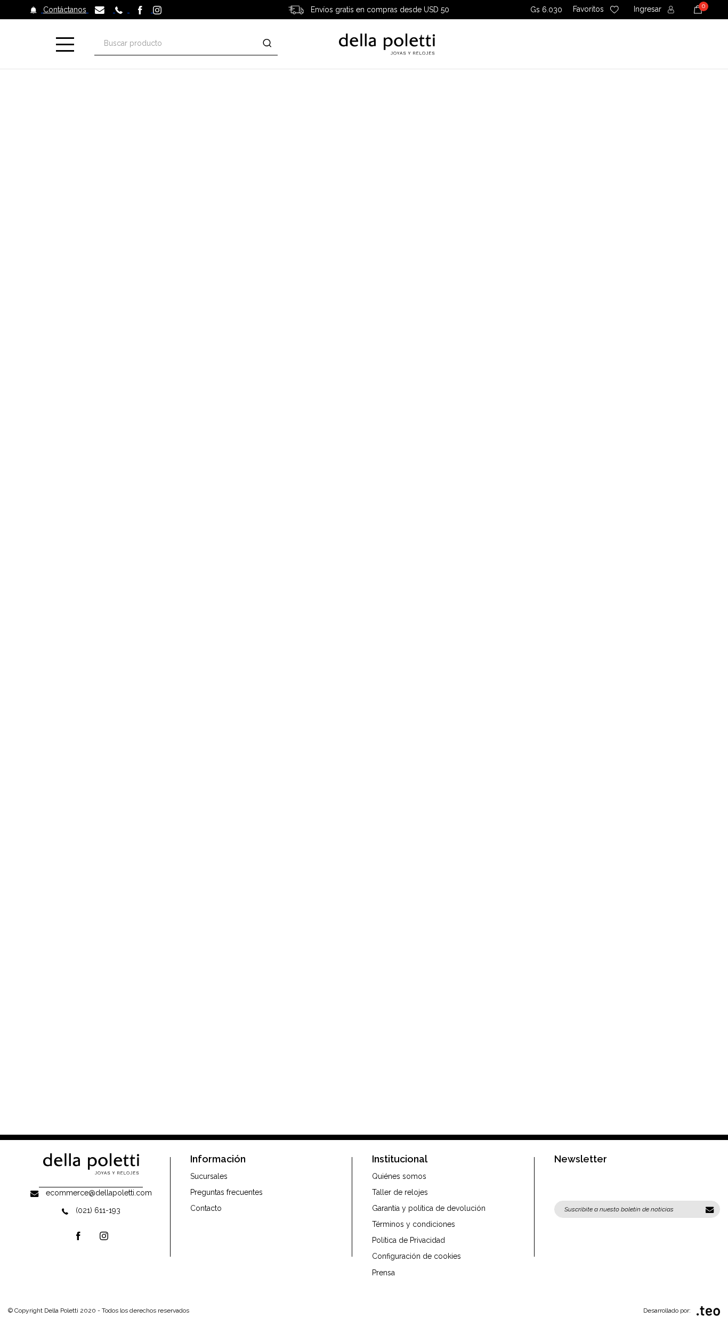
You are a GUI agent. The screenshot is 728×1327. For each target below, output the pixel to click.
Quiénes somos (399, 1176)
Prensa (383, 1272)
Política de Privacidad (408, 1240)
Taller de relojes (400, 1192)
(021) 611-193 (98, 1210)
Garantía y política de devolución (429, 1208)
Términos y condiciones (413, 1224)
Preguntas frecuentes (226, 1192)
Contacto (206, 1208)
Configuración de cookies (416, 1256)
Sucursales (209, 1176)
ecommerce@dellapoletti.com (99, 1192)
